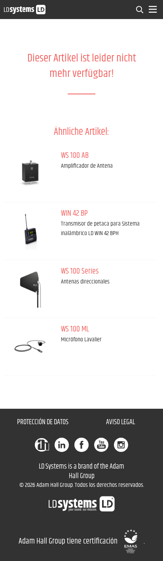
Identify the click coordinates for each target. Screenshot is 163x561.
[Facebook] (81, 445)
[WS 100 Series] (30, 288)
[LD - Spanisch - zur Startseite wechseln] (24, 9)
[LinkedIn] (62, 445)
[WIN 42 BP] (30, 230)
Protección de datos (42, 422)
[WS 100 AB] (30, 172)
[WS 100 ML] (30, 346)
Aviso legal (120, 422)
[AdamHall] (42, 445)
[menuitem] (140, 9)
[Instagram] (121, 445)
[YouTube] (101, 445)
